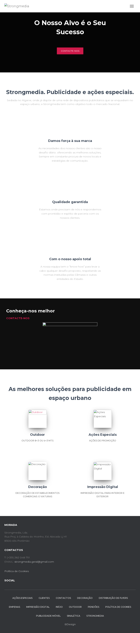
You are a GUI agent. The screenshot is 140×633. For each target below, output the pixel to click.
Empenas (14, 607)
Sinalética (73, 615)
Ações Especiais (22, 598)
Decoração (85, 598)
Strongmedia (95, 615)
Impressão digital (38, 607)
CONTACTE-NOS (70, 50)
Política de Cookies (16, 571)
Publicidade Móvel (48, 615)
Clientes (44, 598)
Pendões (93, 607)
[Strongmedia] (18, 6)
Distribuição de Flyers (113, 598)
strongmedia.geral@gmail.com (34, 561)
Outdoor (75, 607)
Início (59, 607)
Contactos (63, 598)
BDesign (70, 624)
